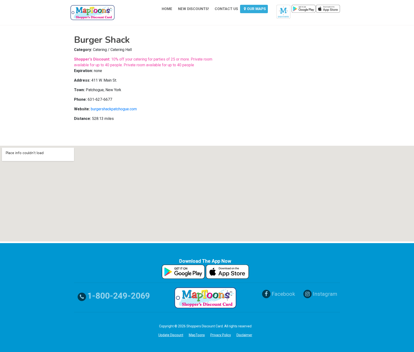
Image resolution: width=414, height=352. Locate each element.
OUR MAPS (256, 9)
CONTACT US (226, 9)
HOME (167, 9)
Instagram (324, 294)
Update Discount (170, 335)
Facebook (282, 294)
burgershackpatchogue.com (114, 109)
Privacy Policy (220, 335)
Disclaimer (244, 335)
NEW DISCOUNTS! (193, 9)
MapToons (197, 335)
